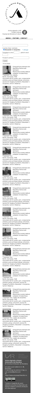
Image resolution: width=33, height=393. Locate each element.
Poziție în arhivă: (8, 58)
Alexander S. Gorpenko (12, 50)
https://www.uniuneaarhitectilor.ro (16, 375)
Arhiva (8, 38)
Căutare (15, 38)
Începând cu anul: (8, 52)
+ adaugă (25, 50)
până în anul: (25, 52)
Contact (23, 38)
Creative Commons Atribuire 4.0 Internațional (16, 387)
